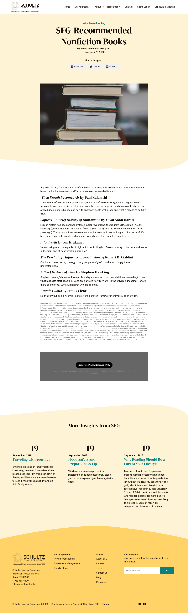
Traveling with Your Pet (31, 459)
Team (99, 568)
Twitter (96, 66)
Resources (112, 7)
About (98, 7)
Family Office (61, 568)
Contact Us (101, 573)
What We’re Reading (94, 23)
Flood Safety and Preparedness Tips (83, 461)
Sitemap (106, 604)
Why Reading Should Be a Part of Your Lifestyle (144, 461)
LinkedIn (113, 66)
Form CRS (94, 604)
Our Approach (82, 7)
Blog (98, 577)
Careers (100, 563)
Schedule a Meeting (165, 7)
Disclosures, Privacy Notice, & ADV (69, 604)
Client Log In (143, 7)
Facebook (79, 66)
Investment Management (67, 563)
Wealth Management (64, 559)
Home (67, 7)
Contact (128, 7)
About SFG (101, 559)
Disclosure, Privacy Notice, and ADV (94, 365)
